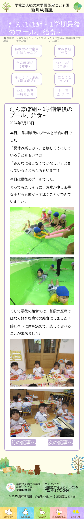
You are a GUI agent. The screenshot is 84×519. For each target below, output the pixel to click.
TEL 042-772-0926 (57, 490)
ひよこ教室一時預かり (25, 92)
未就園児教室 (59, 516)
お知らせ (75, 516)
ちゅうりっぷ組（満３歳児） (27, 79)
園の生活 (25, 516)
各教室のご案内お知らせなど (27, 50)
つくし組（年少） (63, 64)
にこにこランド (65, 79)
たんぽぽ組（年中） (25, 64)
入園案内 (42, 516)
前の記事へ (23, 442)
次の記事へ (60, 442)
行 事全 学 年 (63, 92)
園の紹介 (8, 516)
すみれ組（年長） (65, 50)
